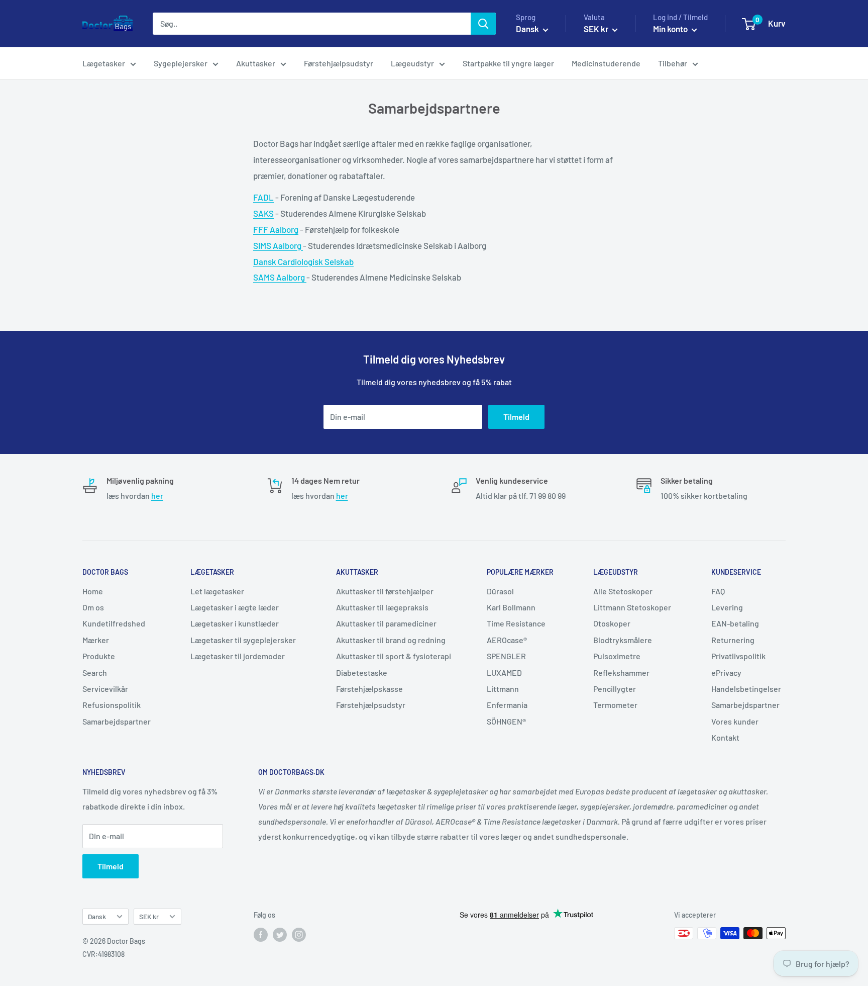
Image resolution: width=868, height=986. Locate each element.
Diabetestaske (361, 672)
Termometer (615, 704)
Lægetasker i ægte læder (234, 607)
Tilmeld (516, 416)
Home (92, 591)
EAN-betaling (735, 623)
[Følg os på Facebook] (261, 934)
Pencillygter (614, 688)
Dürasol (500, 591)
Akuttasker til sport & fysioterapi (393, 656)
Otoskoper (611, 623)
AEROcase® (507, 640)
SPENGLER (506, 656)
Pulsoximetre (616, 656)
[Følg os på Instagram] (299, 934)
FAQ (718, 591)
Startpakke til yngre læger (508, 63)
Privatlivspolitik (738, 656)
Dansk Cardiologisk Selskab (303, 261)
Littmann (503, 688)
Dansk (97, 916)
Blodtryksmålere (622, 640)
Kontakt (725, 737)
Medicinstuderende (606, 63)
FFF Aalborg (275, 229)
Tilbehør (672, 63)
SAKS (263, 213)
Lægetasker (103, 63)
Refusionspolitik (111, 704)
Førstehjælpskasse (369, 688)
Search (94, 672)
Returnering (732, 640)
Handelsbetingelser (746, 688)
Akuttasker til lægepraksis (382, 607)
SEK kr (149, 916)
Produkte (98, 656)
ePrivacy (726, 672)
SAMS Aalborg (279, 277)
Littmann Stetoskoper (632, 607)
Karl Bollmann (511, 607)
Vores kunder (734, 721)
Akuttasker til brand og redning (391, 640)
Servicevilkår (105, 688)
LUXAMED (504, 672)
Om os (93, 607)
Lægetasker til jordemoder (237, 656)
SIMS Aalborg (278, 245)
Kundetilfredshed (113, 623)
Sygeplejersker (180, 63)
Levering (727, 607)
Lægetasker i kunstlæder (234, 623)
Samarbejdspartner (116, 721)
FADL (263, 197)
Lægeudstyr (412, 63)
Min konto (671, 29)
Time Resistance (516, 623)
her (157, 495)
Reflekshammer (621, 672)
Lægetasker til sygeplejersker (243, 640)
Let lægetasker (217, 591)
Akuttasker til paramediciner (386, 623)
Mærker (95, 640)
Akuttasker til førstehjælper (384, 591)
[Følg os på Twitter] (280, 934)
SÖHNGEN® (506, 721)
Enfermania (507, 704)
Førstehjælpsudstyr (338, 63)
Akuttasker (255, 63)
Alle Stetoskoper (623, 591)
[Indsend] (483, 24)
